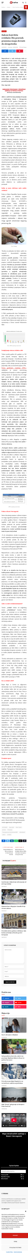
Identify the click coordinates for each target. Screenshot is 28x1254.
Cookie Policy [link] (9, 1252)
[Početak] (3, 1125)
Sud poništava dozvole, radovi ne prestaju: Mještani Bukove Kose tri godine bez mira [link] (13, 1058)
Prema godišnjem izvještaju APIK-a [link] (14, 368)
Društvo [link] (4, 31)
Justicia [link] (4, 829)
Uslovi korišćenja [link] (18, 1252)
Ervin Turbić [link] (19, 827)
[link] (26, 7)
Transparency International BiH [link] (10, 832)
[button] (25, 1211)
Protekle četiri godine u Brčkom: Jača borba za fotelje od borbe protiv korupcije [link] (14, 933)
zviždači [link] (9, 834)
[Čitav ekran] (24, 1125)
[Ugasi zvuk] (22, 1125)
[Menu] (3, 2)
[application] (14, 1120)
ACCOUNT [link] (4, 827)
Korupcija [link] (10, 829)
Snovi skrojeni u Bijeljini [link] (10, 1035)
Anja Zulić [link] (11, 827)
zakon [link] (3, 834)
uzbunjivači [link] (22, 832)
